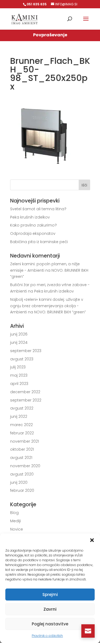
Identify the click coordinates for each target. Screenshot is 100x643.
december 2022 (25, 392)
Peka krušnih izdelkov (30, 217)
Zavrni (50, 609)
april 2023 (19, 383)
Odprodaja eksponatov (32, 233)
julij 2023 (18, 367)
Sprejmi (50, 594)
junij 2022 (18, 416)
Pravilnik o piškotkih (47, 635)
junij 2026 (18, 334)
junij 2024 (18, 342)
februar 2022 (22, 433)
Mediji (15, 521)
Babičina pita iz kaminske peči (39, 241)
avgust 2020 (22, 474)
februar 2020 (22, 490)
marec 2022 (21, 424)
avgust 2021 (21, 457)
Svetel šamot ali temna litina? (38, 209)
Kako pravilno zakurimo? (33, 225)
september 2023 (25, 350)
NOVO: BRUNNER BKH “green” (60, 312)
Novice (16, 529)
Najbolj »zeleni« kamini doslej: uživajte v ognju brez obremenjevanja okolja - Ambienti (46, 306)
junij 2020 (18, 482)
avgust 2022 (21, 408)
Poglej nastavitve (50, 624)
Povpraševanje (50, 35)
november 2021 (24, 441)
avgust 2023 (21, 359)
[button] (92, 540)
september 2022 (25, 400)
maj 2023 (18, 375)
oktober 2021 (22, 449)
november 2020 (25, 466)
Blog (14, 512)
